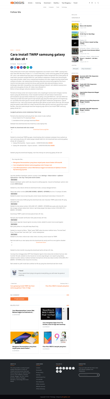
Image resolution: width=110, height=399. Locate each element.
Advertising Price (40, 377)
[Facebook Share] (11, 67)
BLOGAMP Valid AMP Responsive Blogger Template (89, 109)
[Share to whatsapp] (27, 67)
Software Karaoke (95, 48)
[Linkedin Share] (21, 67)
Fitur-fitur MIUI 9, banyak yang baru (54, 346)
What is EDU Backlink (86, 26)
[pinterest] (67, 368)
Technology (64, 7)
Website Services (40, 386)
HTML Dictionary (40, 389)
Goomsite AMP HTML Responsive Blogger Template (89, 76)
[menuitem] (30, 3)
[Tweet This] (15, 67)
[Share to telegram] (31, 67)
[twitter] (57, 371)
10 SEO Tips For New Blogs (87, 34)
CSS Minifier (39, 379)
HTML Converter (40, 384)
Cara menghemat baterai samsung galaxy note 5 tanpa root (32, 165)
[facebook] (89, 3)
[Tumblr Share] (24, 67)
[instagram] (92, 3)
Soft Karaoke (83, 48)
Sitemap (38, 375)
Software (88, 48)
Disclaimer (39, 370)
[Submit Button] (97, 374)
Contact (38, 368)
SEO (81, 24)
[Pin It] (18, 67)
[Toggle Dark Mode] (95, 3)
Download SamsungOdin (41, 129)
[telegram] (57, 368)
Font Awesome (40, 382)
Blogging (82, 32)
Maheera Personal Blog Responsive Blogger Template (89, 101)
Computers (51, 7)
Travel (57, 7)
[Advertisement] (22, 37)
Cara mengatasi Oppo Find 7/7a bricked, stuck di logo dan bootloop (54, 323)
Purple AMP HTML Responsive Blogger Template (88, 84)
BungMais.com (66, 397)
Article (44, 7)
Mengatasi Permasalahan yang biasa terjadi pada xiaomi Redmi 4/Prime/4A (37, 162)
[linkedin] (63, 368)
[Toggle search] (98, 2)
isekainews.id (76, 18)
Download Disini (41, 242)
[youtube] (70, 368)
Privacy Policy (39, 372)
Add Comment (20, 299)
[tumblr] (60, 368)
